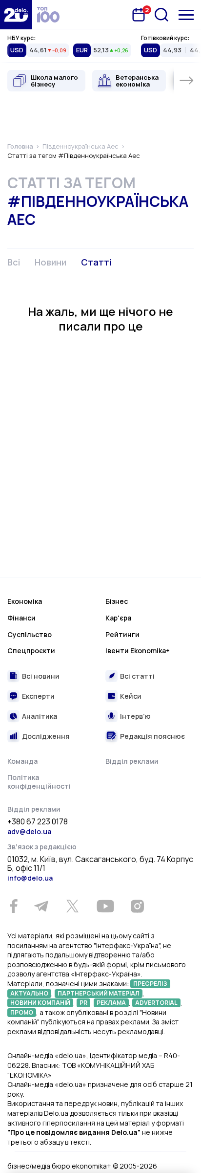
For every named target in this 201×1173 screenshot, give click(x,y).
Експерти (38, 696)
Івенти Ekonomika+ (137, 650)
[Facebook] (13, 906)
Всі (13, 262)
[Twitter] (72, 906)
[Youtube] (105, 906)
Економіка (24, 601)
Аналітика (39, 716)
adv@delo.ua (29, 831)
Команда (22, 761)
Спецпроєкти (31, 650)
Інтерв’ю (135, 716)
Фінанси (21, 617)
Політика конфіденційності (39, 782)
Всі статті (137, 676)
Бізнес (116, 601)
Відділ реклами (132, 761)
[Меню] (186, 15)
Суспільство (29, 634)
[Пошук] (161, 14)
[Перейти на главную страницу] (16, 14)
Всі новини (41, 676)
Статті (96, 262)
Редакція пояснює (152, 736)
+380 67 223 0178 (37, 822)
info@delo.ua (30, 878)
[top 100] (48, 14)
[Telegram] (41, 906)
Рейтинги (122, 634)
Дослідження (46, 736)
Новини (50, 262)
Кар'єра (118, 617)
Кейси (130, 696)
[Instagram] (137, 906)
